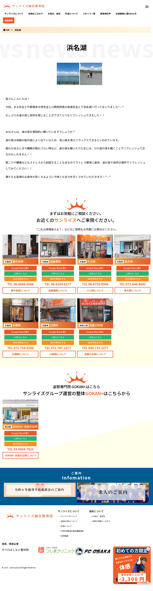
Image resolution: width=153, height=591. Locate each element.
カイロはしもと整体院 (15, 550)
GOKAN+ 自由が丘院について (20, 455)
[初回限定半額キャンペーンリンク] (132, 565)
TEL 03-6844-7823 (20, 449)
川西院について (57, 354)
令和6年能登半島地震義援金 (72, 531)
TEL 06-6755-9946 (95, 284)
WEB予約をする (20, 278)
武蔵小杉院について (95, 354)
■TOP (6, 29)
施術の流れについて (69, 521)
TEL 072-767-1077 (58, 348)
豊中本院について (20, 290)
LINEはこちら (20, 273)
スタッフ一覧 (89, 13)
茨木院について (132, 290)
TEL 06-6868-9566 (20, 284)
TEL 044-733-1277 (95, 348)
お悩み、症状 (54, 13)
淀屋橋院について (57, 290)
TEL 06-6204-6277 (58, 284)
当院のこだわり (35, 13)
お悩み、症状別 (98, 516)
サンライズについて (13, 13)
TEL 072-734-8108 (20, 348)
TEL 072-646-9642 (132, 284)
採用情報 (64, 536)
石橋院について (20, 354)
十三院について (95, 290)
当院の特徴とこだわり (101, 521)
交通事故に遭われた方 (126, 13)
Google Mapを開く (20, 268)
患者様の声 (105, 13)
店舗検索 (8, 20)
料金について (71, 13)
